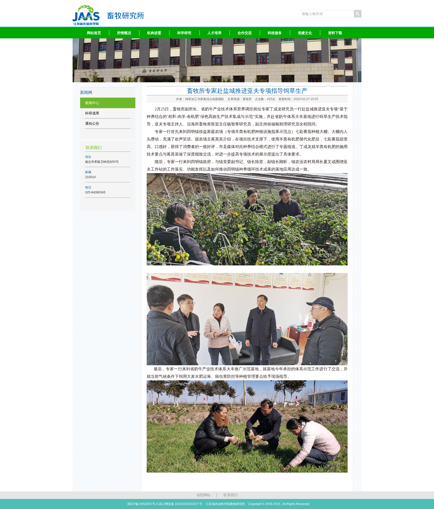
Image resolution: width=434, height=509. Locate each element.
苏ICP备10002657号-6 (142, 504)
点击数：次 (286, 99)
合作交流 (245, 33)
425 (269, 99)
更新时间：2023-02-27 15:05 (298, 99)
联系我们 (231, 495)
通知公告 (92, 123)
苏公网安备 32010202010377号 (180, 504)
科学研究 (184, 33)
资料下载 (335, 33)
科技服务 (275, 33)
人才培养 (214, 33)
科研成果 (92, 113)
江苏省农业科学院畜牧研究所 (225, 504)
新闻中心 (92, 103)
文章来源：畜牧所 (240, 99)
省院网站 (203, 495)
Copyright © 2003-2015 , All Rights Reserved (278, 504)
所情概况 (124, 33)
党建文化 (305, 33)
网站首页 (94, 33)
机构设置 (154, 33)
